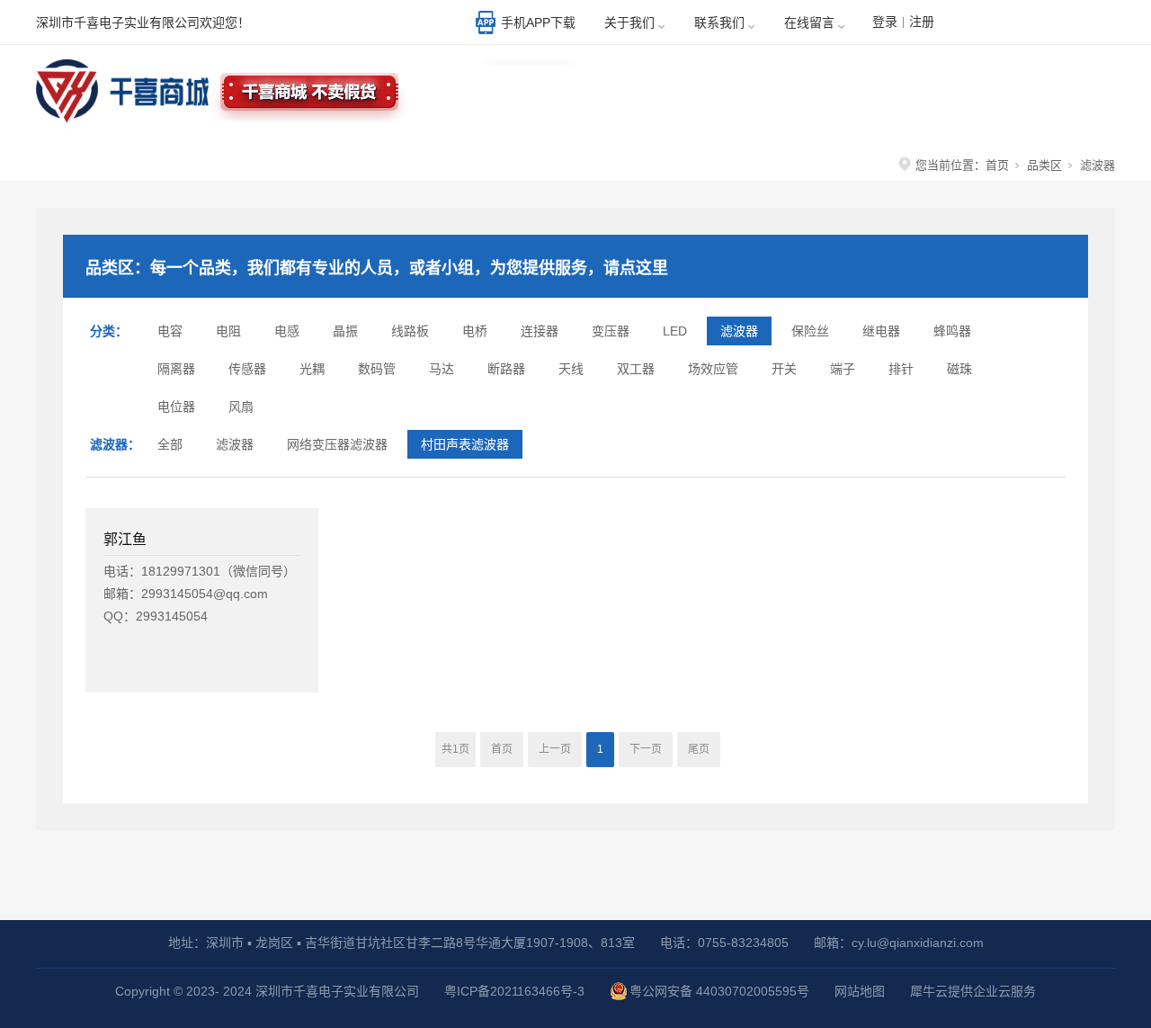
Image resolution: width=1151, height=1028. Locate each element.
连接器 (539, 331)
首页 (997, 165)
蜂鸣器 (952, 331)
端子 (842, 369)
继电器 (881, 331)
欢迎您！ (1047, 24)
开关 (784, 369)
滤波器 (739, 331)
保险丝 (810, 331)
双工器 (636, 369)
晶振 (345, 331)
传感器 (247, 369)
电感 (286, 331)
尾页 (698, 749)
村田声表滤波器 (465, 444)
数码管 (377, 369)
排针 (901, 369)
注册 (921, 21)
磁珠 (959, 369)
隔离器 (176, 369)
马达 (441, 369)
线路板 (410, 331)
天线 (571, 369)
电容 (170, 331)
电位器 (176, 406)
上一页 (555, 749)
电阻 (228, 331)
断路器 (506, 369)
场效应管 (713, 369)
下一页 (645, 749)
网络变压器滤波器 (337, 444)
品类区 (1044, 165)
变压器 (610, 331)
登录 (884, 21)
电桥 (474, 331)
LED (675, 331)
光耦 (312, 369)
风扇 (241, 406)
